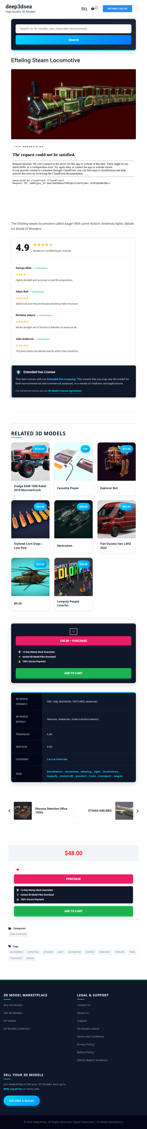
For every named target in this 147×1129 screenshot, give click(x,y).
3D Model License (88, 1028)
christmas (71, 771)
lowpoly (52, 776)
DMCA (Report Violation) (92, 1060)
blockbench (55, 771)
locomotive (110, 771)
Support (82, 1020)
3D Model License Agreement (65, 390)
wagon (118, 776)
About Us (83, 1013)
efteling (86, 771)
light (97, 771)
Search (73, 40)
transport (104, 776)
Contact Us (83, 1005)
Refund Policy (85, 1052)
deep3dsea (19, 6)
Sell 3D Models (13, 1013)
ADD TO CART (73, 673)
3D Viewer (10, 1020)
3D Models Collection (17, 1028)
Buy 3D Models (13, 1005)
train (92, 776)
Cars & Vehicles (57, 759)
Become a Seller (117, 8)
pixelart (81, 776)
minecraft (67, 776)
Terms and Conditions (90, 1036)
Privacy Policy (85, 1044)
